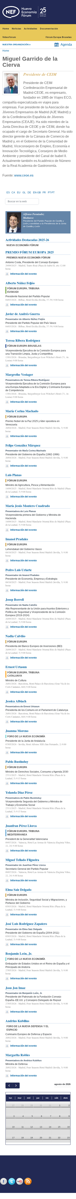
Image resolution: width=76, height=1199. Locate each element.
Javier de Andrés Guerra (22, 313)
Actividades (30, 28)
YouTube (20, 1181)
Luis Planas (13, 474)
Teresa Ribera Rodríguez (22, 340)
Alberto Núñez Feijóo (20, 283)
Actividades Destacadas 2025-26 (27, 239)
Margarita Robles (17, 1055)
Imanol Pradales (16, 539)
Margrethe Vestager (19, 374)
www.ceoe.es (23, 175)
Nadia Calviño (15, 636)
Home (5, 28)
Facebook (4, 1181)
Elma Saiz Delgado (18, 889)
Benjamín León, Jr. (18, 953)
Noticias (16, 28)
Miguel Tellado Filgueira (22, 859)
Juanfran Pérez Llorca (21, 825)
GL (24, 192)
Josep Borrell (14, 599)
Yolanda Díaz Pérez (18, 792)
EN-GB (37, 192)
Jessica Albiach (15, 701)
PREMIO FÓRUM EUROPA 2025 (29, 252)
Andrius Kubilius (17, 1020)
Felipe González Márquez (22, 445)
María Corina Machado (21, 411)
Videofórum (9, 37)
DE (29, 192)
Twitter (12, 1181)
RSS (28, 1181)
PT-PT (51, 192)
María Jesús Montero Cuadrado (27, 505)
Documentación (49, 28)
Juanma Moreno (16, 730)
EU (18, 192)
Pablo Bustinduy (16, 761)
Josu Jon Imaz (15, 987)
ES (8, 192)
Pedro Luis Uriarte (18, 569)
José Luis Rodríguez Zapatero (26, 923)
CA (13, 192)
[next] (15, 1085)
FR (44, 192)
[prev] (9, 1085)
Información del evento (23, 274)
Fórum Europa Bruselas (59, 37)
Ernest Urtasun (16, 666)
